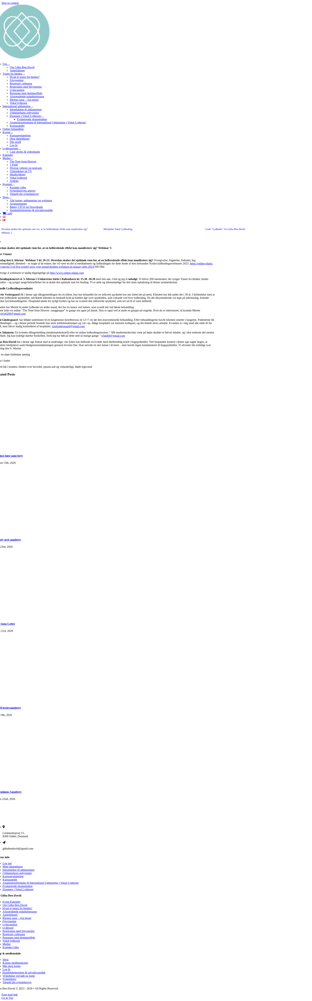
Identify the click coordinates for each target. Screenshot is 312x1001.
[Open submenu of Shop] (9, 198)
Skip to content (10, 3)
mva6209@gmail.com (13, 313)
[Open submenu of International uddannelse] (31, 107)
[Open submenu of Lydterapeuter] (19, 149)
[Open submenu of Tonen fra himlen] (23, 74)
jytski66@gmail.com (113, 335)
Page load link (9, 994)
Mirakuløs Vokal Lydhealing (117, 229)
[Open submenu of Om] (8, 65)
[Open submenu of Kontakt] (13, 185)
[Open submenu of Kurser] (11, 133)
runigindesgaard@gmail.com (68, 326)
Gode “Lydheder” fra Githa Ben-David (225, 229)
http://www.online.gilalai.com (67, 272)
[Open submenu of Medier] (12, 159)
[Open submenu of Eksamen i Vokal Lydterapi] (42, 117)
